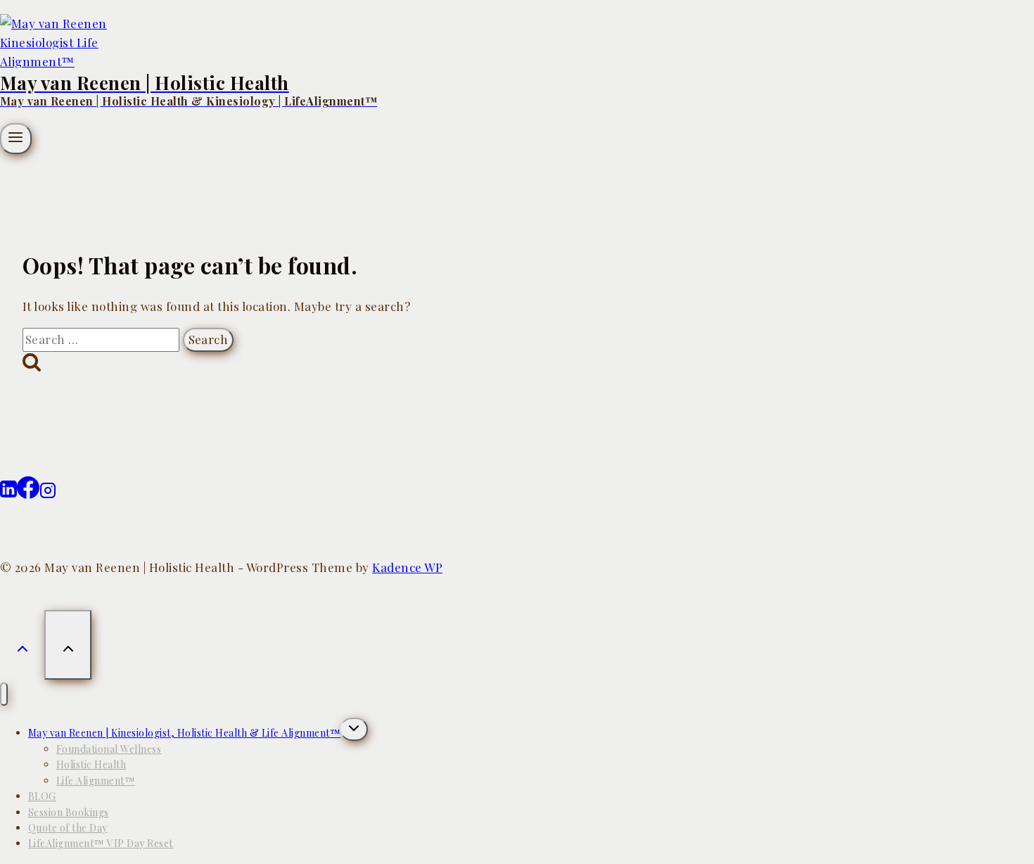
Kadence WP (407, 567)
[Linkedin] (8, 494)
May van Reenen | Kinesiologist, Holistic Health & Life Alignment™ (184, 732)
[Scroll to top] (22, 642)
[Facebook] (28, 494)
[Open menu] (16, 138)
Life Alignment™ (95, 780)
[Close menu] (4, 694)
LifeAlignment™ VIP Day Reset (100, 843)
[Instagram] (47, 494)
